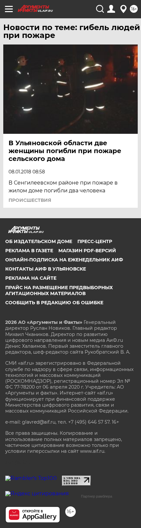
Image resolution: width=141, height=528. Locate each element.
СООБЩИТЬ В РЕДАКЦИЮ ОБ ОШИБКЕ (54, 303)
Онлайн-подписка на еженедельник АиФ (64, 260)
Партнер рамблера (96, 496)
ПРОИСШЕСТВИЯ (30, 200)
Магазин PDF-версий (87, 251)
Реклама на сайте (30, 278)
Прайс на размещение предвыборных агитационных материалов (59, 290)
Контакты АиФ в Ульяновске (45, 269)
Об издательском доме (38, 241)
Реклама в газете (29, 251)
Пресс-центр (94, 241)
